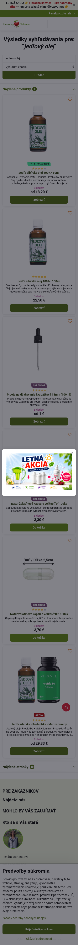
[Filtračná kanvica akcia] (39, 489)
